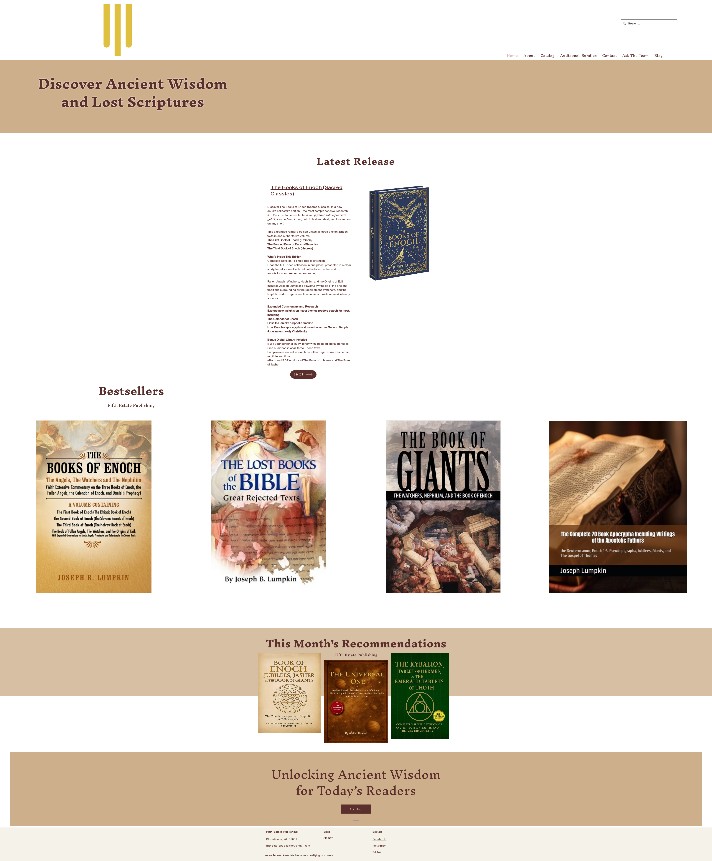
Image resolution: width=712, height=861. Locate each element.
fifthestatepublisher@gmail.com (288, 845)
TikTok (377, 852)
